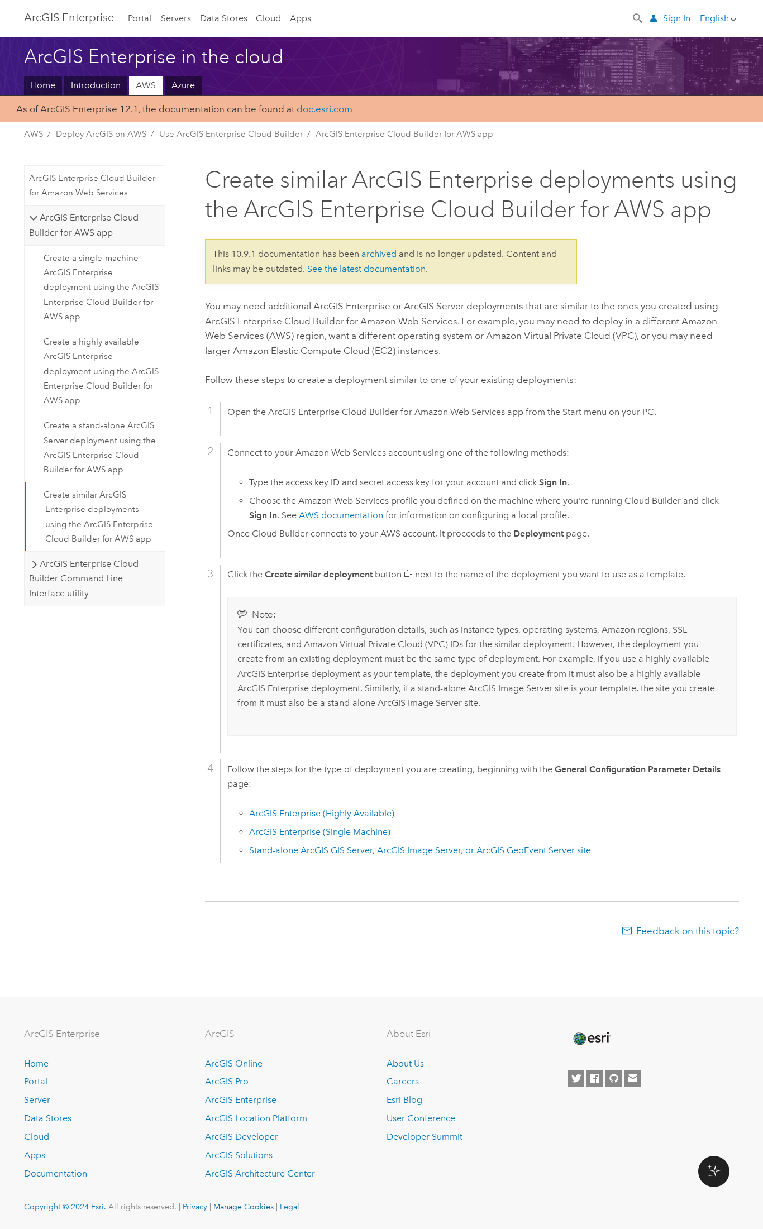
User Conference (421, 1118)
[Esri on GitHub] (613, 1078)
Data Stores (223, 18)
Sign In (676, 18)
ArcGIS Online (234, 1063)
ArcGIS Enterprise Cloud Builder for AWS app (404, 134)
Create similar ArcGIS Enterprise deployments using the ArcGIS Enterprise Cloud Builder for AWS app (98, 517)
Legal (289, 1206)
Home (43, 85)
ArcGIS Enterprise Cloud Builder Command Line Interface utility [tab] (83, 578)
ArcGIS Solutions (239, 1155)
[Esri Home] (591, 1038)
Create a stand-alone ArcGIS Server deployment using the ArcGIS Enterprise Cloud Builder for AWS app (100, 447)
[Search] (638, 17)
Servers (176, 18)
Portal (139, 18)
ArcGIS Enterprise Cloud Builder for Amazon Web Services (92, 185)
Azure (183, 85)
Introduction (96, 85)
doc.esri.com (324, 108)
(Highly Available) (321, 813)
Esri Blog (404, 1099)
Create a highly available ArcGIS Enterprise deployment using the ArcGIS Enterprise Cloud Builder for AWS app (101, 371)
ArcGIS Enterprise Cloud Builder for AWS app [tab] (83, 224)
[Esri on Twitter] (576, 1078)
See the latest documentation (366, 269)
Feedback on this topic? (687, 930)
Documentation (55, 1173)
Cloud (268, 18)
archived (379, 253)
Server (37, 1099)
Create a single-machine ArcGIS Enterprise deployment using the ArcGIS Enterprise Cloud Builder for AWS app (101, 287)
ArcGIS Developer (241, 1136)
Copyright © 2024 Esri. (65, 1206)
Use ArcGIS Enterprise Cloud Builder (231, 134)
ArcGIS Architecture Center (260, 1173)
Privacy (195, 1206)
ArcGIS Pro (227, 1081)
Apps (300, 18)
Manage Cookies (243, 1206)
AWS (146, 85)
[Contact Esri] (632, 1078)
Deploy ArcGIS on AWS (101, 134)
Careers (403, 1081)
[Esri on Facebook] (594, 1078)
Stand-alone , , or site (420, 850)
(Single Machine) (319, 831)
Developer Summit (424, 1136)
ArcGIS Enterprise (69, 17)
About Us (405, 1063)
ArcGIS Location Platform (256, 1118)
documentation (341, 515)
